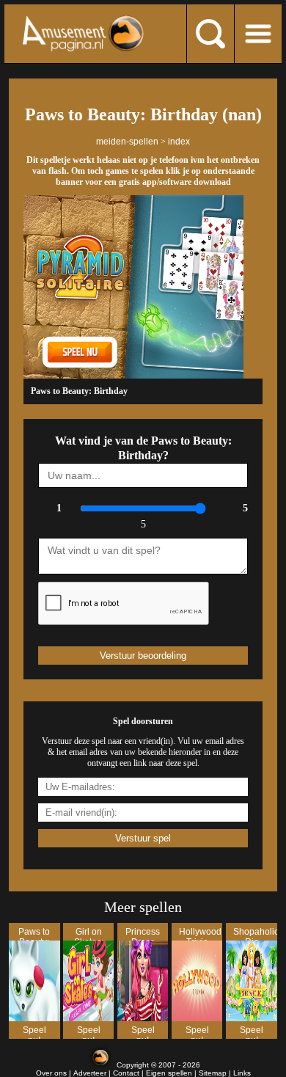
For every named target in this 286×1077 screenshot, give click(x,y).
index (179, 141)
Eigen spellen (169, 1073)
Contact (126, 1073)
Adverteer (89, 1073)
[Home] (83, 33)
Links (242, 1073)
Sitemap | (216, 1073)
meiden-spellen (127, 141)
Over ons (51, 1073)
